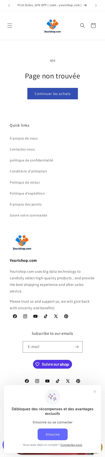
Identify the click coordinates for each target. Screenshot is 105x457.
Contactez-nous (22, 149)
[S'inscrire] (77, 347)
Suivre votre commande (28, 215)
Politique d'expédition (27, 193)
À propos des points (26, 204)
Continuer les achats (53, 93)
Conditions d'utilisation (28, 171)
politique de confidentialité (31, 160)
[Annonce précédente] (9, 5)
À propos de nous (24, 138)
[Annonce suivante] (96, 5)
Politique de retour (25, 182)
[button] (9, 25)
